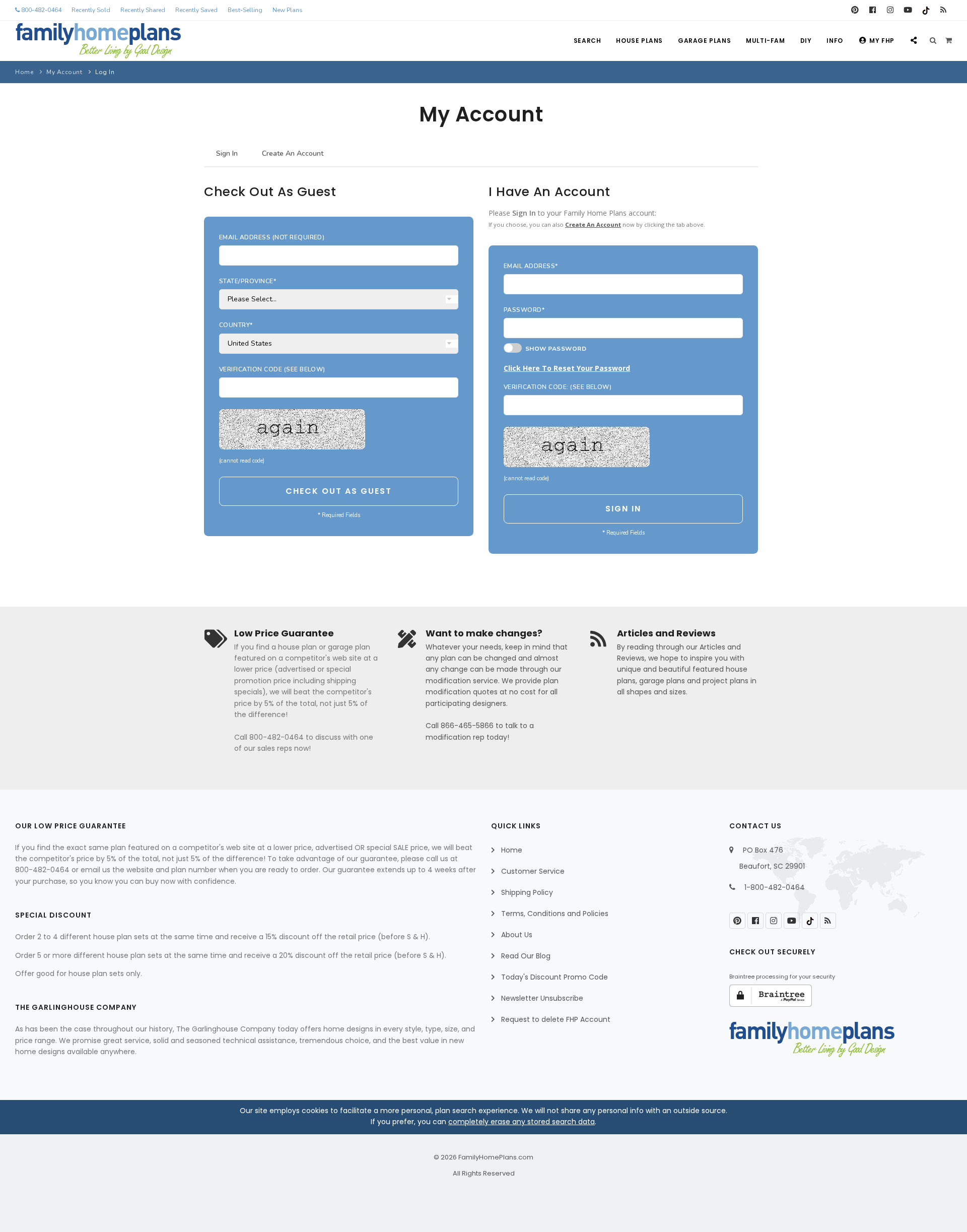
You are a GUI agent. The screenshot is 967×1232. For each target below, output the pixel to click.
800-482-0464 (40, 10)
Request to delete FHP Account (555, 1019)
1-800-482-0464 (774, 887)
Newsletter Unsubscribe (542, 998)
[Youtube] (908, 10)
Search (587, 40)
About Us (516, 935)
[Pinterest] (855, 10)
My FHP (881, 40)
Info (834, 40)
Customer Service (533, 871)
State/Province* (247, 281)
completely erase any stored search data (521, 1122)
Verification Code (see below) (272, 369)
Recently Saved (196, 10)
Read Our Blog (525, 956)
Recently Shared (142, 10)
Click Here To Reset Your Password (567, 368)
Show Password (554, 349)
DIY (806, 40)
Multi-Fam (765, 40)
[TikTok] (925, 10)
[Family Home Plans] (98, 41)
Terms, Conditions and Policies (554, 914)
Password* (524, 310)
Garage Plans (704, 40)
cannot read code (242, 461)
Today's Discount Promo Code (554, 977)
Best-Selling (245, 10)
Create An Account (292, 153)
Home (24, 72)
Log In (104, 72)
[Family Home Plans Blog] (943, 10)
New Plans (287, 10)
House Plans (639, 40)
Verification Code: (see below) (557, 387)
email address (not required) (271, 237)
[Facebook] (872, 10)
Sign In (227, 153)
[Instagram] (890, 10)
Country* (236, 325)
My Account (64, 72)
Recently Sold (91, 10)
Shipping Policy (527, 892)
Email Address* (531, 266)
